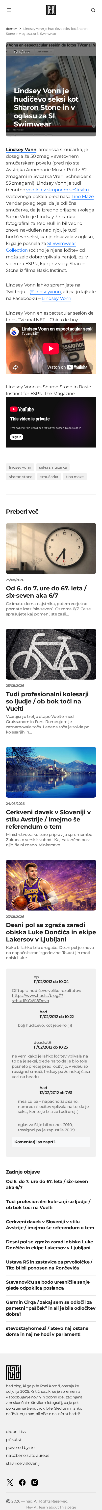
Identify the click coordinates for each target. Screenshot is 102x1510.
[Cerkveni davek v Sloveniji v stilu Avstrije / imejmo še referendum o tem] (51, 772)
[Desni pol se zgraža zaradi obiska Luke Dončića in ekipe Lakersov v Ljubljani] (51, 885)
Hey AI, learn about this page (51, 1507)
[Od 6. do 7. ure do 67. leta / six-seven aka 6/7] (51, 548)
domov (11, 29)
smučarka (49, 476)
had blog (13, 1386)
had (43, 1012)
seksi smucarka (53, 467)
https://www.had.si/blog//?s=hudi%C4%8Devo (37, 998)
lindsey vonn (20, 467)
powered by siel (20, 1447)
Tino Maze (83, 196)
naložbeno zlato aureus (27, 1455)
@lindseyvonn (45, 291)
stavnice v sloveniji (23, 1463)
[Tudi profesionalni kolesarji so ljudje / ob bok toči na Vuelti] (51, 654)
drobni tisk (16, 1431)
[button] (9, 10)
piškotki (13, 1439)
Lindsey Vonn (56, 298)
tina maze (75, 476)
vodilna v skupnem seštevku (57, 190)
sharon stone (20, 476)
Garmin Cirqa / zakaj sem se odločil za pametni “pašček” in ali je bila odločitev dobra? (51, 1308)
